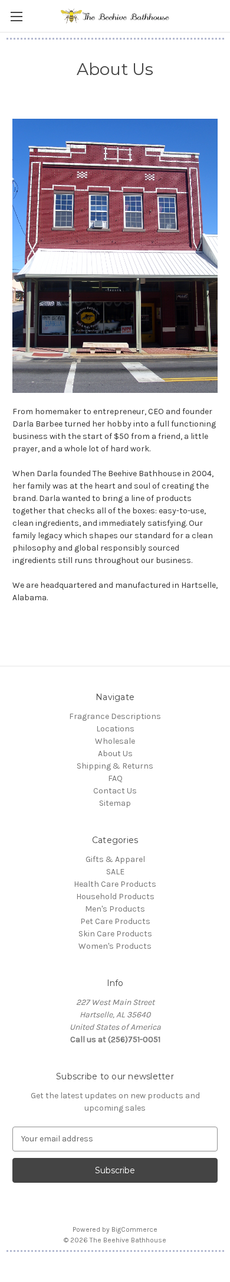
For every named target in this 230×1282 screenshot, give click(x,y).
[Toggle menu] (16, 16)
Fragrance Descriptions (115, 716)
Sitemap (115, 803)
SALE (115, 872)
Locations (115, 729)
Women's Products (115, 946)
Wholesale (115, 741)
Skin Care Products (115, 934)
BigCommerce (134, 1229)
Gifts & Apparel (115, 859)
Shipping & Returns (115, 766)
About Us (115, 754)
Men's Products (115, 909)
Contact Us (115, 791)
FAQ (115, 778)
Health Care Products (115, 884)
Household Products (115, 896)
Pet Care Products (115, 921)
